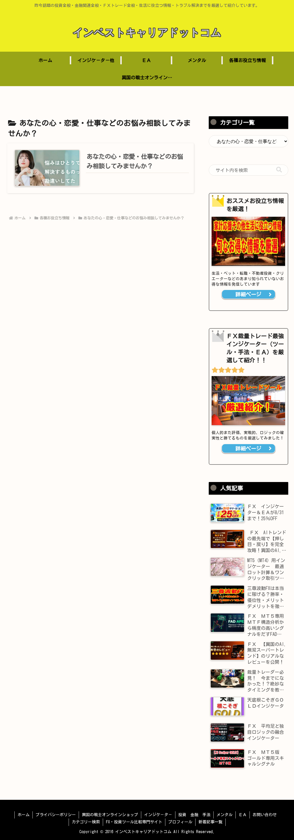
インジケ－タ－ (158, 815)
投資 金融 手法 (194, 815)
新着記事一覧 (210, 822)
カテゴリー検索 (86, 822)
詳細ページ (248, 294)
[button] (279, 170)
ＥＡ (243, 815)
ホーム (24, 815)
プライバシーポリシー (56, 815)
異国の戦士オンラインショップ (110, 815)
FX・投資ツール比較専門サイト (134, 822)
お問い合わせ (265, 815)
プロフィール (180, 822)
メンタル (224, 815)
